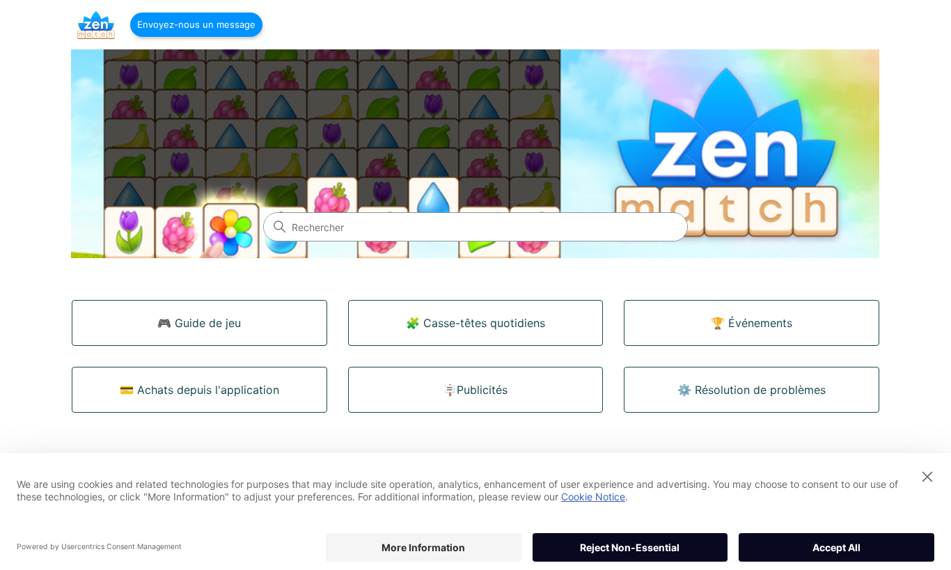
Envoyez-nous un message (196, 24)
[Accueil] (96, 25)
